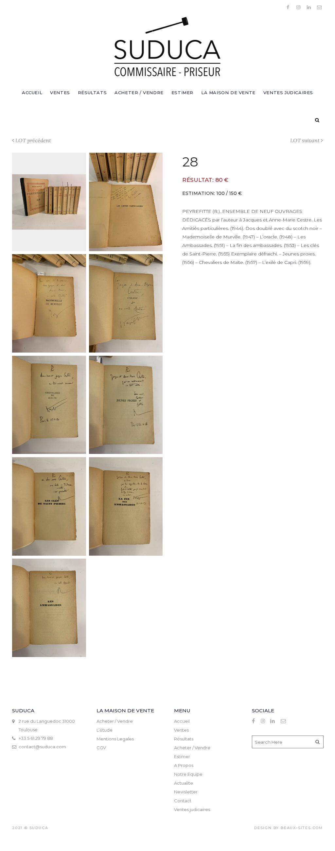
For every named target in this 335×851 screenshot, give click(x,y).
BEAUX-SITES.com (302, 827)
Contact (182, 800)
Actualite (183, 783)
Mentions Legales (115, 738)
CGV (101, 747)
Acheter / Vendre (115, 721)
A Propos (183, 765)
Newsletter (186, 791)
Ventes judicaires (192, 809)
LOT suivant (305, 140)
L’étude (105, 730)
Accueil (182, 721)
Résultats (183, 738)
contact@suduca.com (42, 746)
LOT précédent (33, 140)
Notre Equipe (188, 774)
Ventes (181, 730)
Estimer (182, 756)
